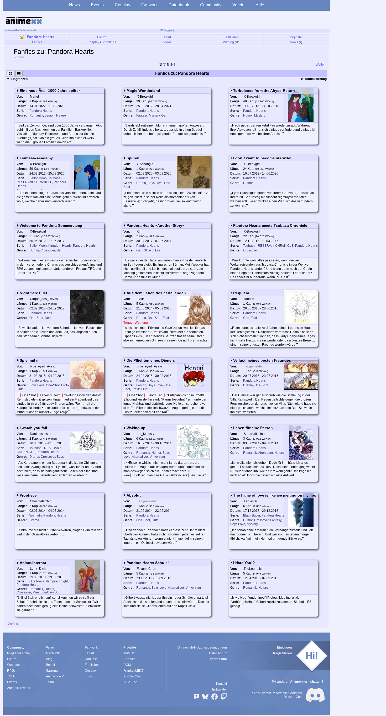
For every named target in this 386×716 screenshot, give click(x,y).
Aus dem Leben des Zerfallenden (156, 293)
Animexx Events (18, 688)
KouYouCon (132, 676)
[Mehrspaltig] (10, 73)
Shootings (109, 42)
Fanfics (37, 42)
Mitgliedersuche (18, 653)
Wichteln (35, 515)
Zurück (19, 57)
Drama (141, 183)
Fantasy (141, 115)
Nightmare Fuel (33, 293)
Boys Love (155, 183)
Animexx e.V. (55, 676)
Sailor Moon (38, 178)
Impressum (218, 659)
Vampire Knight (57, 581)
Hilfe (259, 5)
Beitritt (50, 665)
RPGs (11, 670)
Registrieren (282, 653)
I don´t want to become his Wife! (262, 158)
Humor (248, 115)
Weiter (321, 64)
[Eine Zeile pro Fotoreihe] (19, 73)
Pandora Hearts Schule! (148, 563)
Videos (166, 42)
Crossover (47, 250)
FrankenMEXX (133, 670)
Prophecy (28, 495)
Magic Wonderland (143, 90)
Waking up (136, 428)
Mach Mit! (53, 653)
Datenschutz (218, 653)
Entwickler (219, 689)
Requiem (241, 293)
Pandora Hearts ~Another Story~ (155, 225)
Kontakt (221, 684)
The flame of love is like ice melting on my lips (274, 495)
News (74, 5)
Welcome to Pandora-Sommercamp (51, 225)
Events (97, 5)
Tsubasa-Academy (36, 158)
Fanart (166, 37)
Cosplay (122, 5)
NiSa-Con (130, 682)
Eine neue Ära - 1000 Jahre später (50, 90)
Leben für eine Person (253, 428)
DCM (127, 665)
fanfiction (21, 30)
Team (50, 682)
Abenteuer (265, 453)
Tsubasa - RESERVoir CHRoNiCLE (39, 180)
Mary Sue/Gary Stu (46, 592)
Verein (238, 5)
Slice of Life (152, 250)
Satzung (52, 670)
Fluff (166, 318)
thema (31, 30)
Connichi (129, 659)
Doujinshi (91, 659)
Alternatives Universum (148, 457)
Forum (101, 37)
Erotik (65, 385)
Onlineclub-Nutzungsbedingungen (202, 647)
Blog (49, 659)
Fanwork (149, 5)
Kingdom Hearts (59, 246)
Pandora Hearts (40, 37)
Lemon (50, 115)
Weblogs (13, 665)
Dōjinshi (296, 37)
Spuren (133, 158)
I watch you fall (33, 428)
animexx (10, 30)
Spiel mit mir (31, 360)
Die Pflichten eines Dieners (151, 360)
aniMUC (129, 653)
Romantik (36, 115)
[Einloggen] (167, 30)
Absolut (134, 495)
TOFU (11, 676)
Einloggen (284, 647)
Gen (164, 115)
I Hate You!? (244, 563)
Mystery (154, 115)
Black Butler (251, 515)
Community (210, 5)
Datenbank (179, 5)
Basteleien (231, 37)
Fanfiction (92, 665)
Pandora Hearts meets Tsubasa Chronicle (270, 225)
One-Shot (36, 318)
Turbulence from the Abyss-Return (264, 90)
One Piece (36, 581)
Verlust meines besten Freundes (262, 360)
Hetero (61, 115)
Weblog (228, 42)
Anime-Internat (33, 563)
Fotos (89, 676)
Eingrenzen (19, 79)
